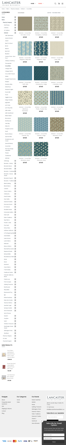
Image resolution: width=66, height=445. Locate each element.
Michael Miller (7, 254)
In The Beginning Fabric (9, 233)
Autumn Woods (9, 38)
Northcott (6, 264)
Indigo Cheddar (9, 100)
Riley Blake (6, 289)
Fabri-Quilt (6, 214)
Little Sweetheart (9, 113)
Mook (5, 262)
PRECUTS (7, 126)
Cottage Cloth (8, 68)
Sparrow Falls (8, 136)
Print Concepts (7, 282)
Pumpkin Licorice (9, 128)
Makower (6, 243)
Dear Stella (6, 199)
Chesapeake (8, 63)
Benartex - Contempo (9, 171)
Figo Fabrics (7, 220)
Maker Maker (8, 115)
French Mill (7, 92)
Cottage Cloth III (9, 71)
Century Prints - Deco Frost (10, 57)
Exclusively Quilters (8, 212)
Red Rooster (7, 287)
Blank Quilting (7, 183)
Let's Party (7, 105)
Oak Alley (7, 123)
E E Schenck (7, 207)
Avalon (6, 40)
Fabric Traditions (8, 217)
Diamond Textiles (8, 201)
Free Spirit (6, 225)
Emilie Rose (8, 86)
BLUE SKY (7, 51)
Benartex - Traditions (9, 180)
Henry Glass (7, 228)
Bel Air (6, 46)
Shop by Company (7, 22)
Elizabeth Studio (8, 209)
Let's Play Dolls (8, 107)
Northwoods (8, 121)
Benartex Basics (8, 166)
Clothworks (6, 194)
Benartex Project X (8, 178)
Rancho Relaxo (8, 134)
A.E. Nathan (7, 30)
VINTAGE (7, 158)
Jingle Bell (7, 102)
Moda (5, 259)
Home (32, 3)
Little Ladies (8, 110)
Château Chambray (10, 60)
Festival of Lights (9, 89)
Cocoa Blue (8, 66)
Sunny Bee (7, 146)
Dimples (7, 81)
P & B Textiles (7, 269)
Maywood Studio (8, 251)
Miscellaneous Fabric (9, 256)
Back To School (8, 43)
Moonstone (8, 118)
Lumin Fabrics (7, 241)
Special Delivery (9, 143)
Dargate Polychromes (10, 79)
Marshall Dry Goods (9, 248)
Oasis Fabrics (7, 267)
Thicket (7, 153)
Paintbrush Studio (8, 272)
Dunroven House (8, 204)
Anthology (6, 161)
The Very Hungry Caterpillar (9, 149)
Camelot (6, 188)
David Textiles (7, 196)
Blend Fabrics (7, 186)
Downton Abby (8, 84)
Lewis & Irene (7, 238)
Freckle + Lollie (7, 222)
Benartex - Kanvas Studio (8, 174)
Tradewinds (8, 155)
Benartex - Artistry (8, 163)
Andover (6, 33)
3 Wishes (6, 27)
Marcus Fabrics (7, 246)
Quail (6, 131)
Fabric (40, 3)
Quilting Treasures (8, 284)
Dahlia (6, 76)
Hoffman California (8, 230)
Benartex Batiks (8, 168)
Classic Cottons (7, 191)
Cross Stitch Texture (10, 73)
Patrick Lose (7, 279)
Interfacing (6, 25)
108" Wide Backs (9, 35)
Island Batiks (7, 235)
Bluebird (7, 53)
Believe (7, 48)
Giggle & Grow (8, 97)
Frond (6, 94)
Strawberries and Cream (9, 140)
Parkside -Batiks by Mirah (8, 275)
